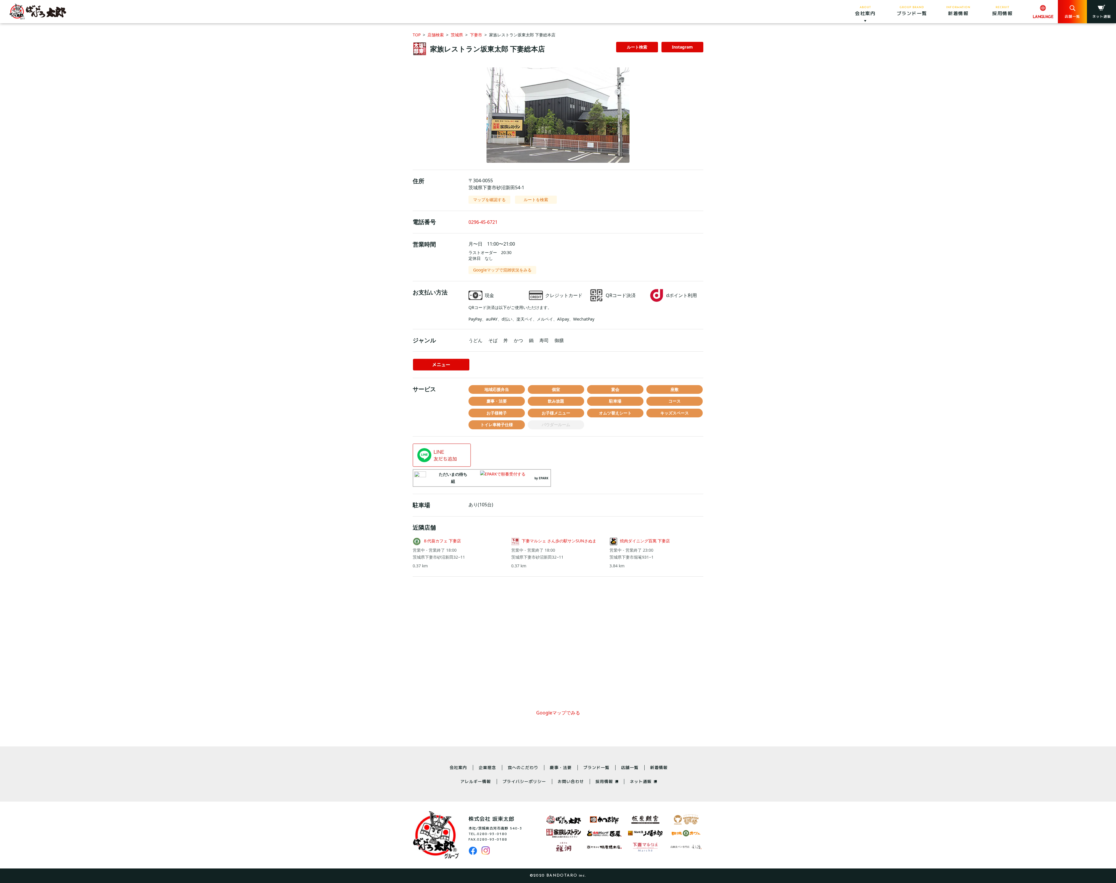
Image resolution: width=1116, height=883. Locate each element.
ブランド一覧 (596, 767)
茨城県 (457, 34)
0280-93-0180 (492, 833)
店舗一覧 (630, 767)
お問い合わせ (571, 781)
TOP (417, 34)
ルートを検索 (536, 199)
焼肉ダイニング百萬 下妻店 (645, 541)
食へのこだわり (523, 767)
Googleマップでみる (558, 712)
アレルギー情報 (475, 781)
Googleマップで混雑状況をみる (502, 270)
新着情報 (659, 767)
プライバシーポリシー (524, 781)
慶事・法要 (561, 767)
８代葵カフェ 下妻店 (442, 541)
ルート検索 (637, 47)
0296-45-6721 (483, 222)
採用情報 (604, 782)
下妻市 (476, 34)
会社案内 (458, 767)
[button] (558, 115)
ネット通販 (641, 782)
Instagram (682, 47)
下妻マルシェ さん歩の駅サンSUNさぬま (559, 541)
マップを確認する (489, 199)
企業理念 (487, 767)
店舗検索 (436, 34)
